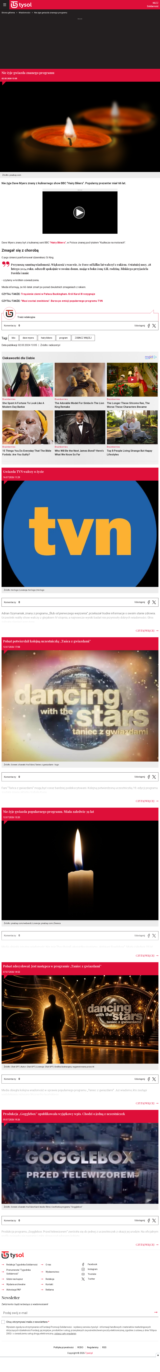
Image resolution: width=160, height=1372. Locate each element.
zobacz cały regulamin (65, 1333)
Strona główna (8, 13)
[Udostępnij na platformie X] (154, 326)
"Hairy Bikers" (58, 243)
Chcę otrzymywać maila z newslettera (27, 1322)
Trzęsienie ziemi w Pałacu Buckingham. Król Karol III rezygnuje (58, 294)
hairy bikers (46, 338)
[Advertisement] (80, 44)
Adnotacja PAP (13, 1289)
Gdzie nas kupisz (14, 1279)
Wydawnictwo (52, 1272)
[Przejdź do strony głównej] (21, 4)
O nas (48, 1264)
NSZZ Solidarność (152, 4)
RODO (80, 1347)
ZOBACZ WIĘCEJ (83, 338)
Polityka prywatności (64, 1347)
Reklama (50, 1289)
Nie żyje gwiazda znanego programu (50, 13)
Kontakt (49, 1284)
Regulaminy (92, 1347)
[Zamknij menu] (4, 4)
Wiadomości (24, 13)
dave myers (28, 338)
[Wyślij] (155, 1312)
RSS (104, 1347)
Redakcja (50, 1279)
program (63, 338)
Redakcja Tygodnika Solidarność (22, 1264)
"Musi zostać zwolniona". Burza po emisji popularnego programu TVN (62, 301)
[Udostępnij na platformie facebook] (149, 326)
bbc (13, 338)
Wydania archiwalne (15, 1284)
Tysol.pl (89, 1353)
